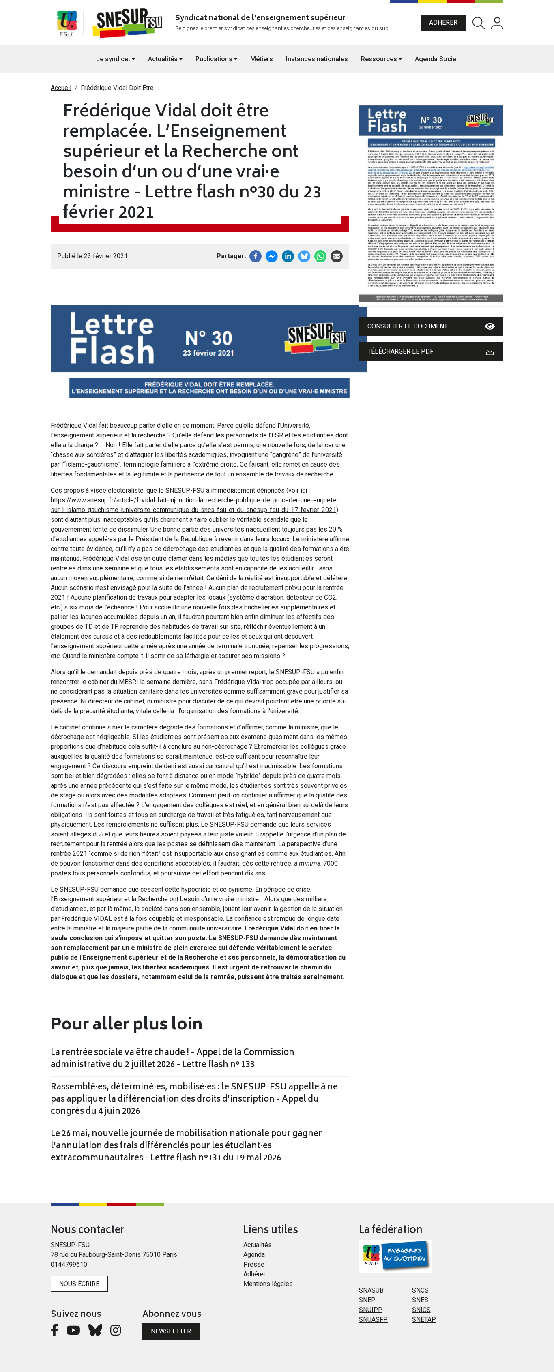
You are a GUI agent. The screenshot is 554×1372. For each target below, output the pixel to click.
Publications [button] (213, 59)
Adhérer (443, 22)
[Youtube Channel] (73, 1332)
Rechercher (478, 23)
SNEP (367, 1300)
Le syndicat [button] (113, 59)
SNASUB (371, 1290)
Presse (253, 1264)
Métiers (261, 59)
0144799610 (69, 1264)
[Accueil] (129, 22)
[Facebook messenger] (272, 255)
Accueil (61, 88)
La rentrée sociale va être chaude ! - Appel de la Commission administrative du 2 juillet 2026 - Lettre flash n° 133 (172, 1059)
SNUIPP (370, 1310)
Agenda (254, 1254)
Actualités (257, 1245)
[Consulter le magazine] (431, 205)
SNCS (420, 1290)
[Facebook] (255, 255)
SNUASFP (373, 1319)
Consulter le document (407, 326)
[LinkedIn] (288, 255)
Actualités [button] (163, 59)
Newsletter (171, 1331)
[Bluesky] (95, 1332)
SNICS (421, 1310)
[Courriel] (337, 255)
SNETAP (424, 1319)
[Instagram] (115, 1332)
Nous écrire (79, 1284)
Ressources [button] (379, 59)
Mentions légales (268, 1284)
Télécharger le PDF (400, 351)
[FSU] (67, 22)
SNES (420, 1300)
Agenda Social (436, 59)
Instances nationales (317, 59)
